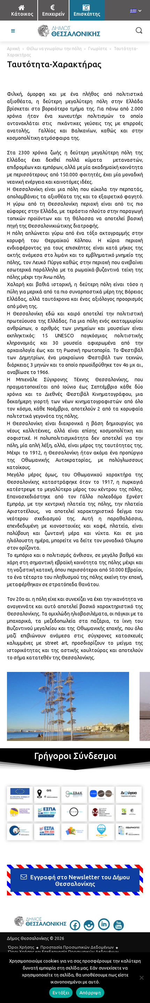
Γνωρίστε (97, 48)
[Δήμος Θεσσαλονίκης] (69, 31)
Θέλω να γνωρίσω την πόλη (54, 48)
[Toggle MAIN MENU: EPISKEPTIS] (13, 31)
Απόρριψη (90, 992)
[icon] (75, 928)
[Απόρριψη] (141, 977)
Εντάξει (61, 992)
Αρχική (13, 48)
